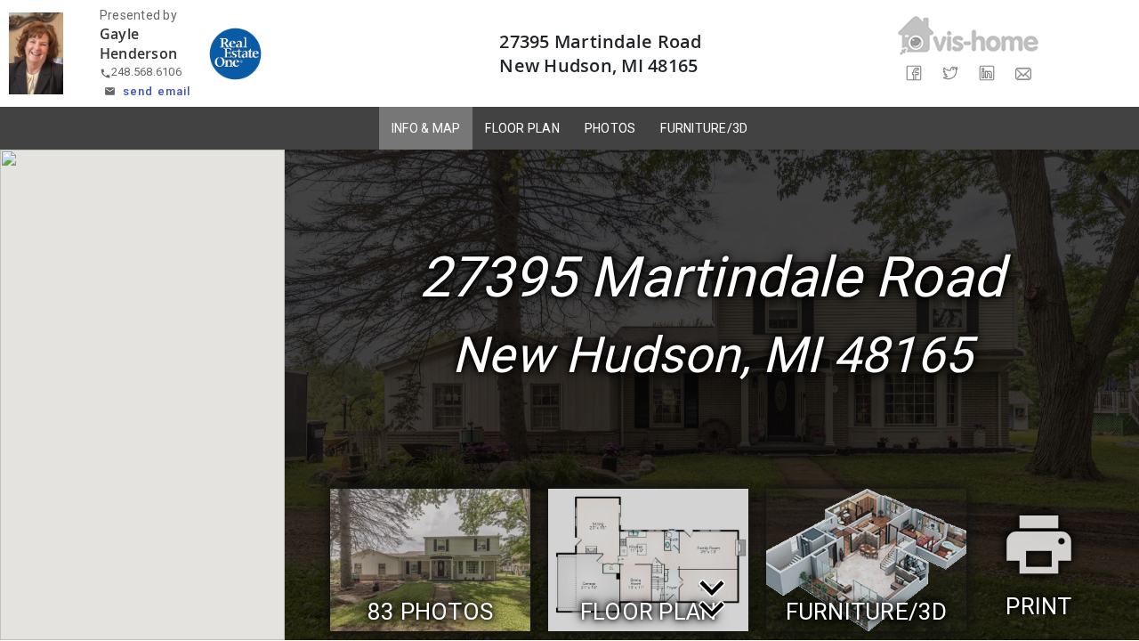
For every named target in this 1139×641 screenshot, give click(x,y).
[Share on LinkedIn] (986, 73)
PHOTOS (610, 128)
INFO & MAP (426, 128)
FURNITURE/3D (703, 128)
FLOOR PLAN (522, 128)
